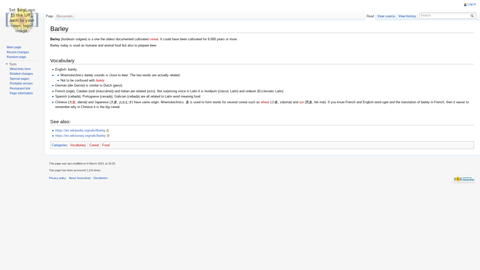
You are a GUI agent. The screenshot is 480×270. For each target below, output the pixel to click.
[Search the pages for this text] (473, 15)
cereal (154, 39)
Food (106, 145)
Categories (59, 145)
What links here (20, 69)
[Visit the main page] (22, 20)
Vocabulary (78, 145)
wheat (265, 102)
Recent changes (18, 52)
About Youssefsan (80, 178)
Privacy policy (57, 178)
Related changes (21, 74)
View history (407, 16)
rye (301, 102)
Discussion (64, 16)
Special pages (19, 78)
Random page (16, 57)
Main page (14, 47)
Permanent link (20, 88)
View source (386, 16)
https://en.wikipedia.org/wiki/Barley (80, 130)
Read (370, 16)
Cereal (94, 145)
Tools (12, 64)
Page (49, 16)
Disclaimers (101, 178)
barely (100, 80)
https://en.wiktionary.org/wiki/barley (80, 136)
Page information (21, 93)
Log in (472, 4)
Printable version (21, 83)
